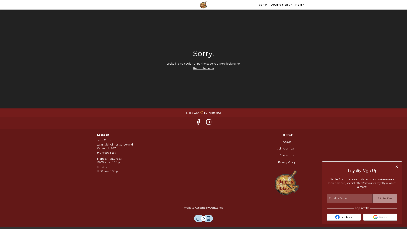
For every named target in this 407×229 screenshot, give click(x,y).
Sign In (263, 4)
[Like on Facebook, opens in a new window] (198, 123)
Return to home (203, 68)
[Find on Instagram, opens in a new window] (209, 123)
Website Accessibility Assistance (203, 207)
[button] (300, 5)
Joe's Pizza (287, 182)
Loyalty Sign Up (281, 4)
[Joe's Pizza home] (203, 5)
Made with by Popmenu (111, 113)
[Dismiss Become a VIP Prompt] (396, 166)
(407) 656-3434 (106, 152)
